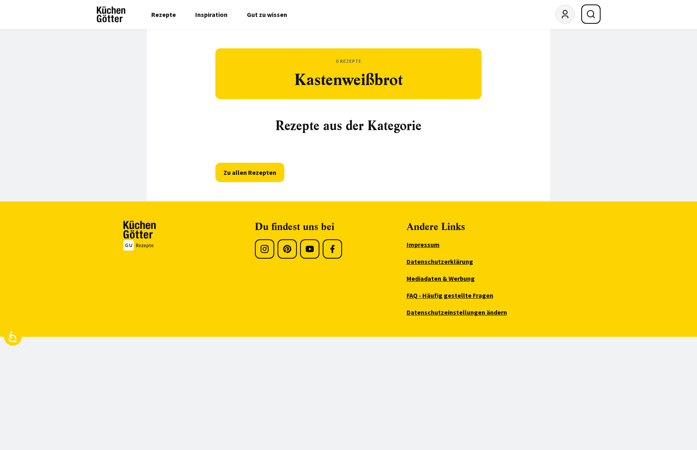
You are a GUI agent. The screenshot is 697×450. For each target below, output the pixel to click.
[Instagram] (264, 249)
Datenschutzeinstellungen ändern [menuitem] (457, 312)
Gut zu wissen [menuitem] (267, 14)
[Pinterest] (287, 249)
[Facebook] (332, 249)
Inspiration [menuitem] (211, 14)
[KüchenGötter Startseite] (111, 14)
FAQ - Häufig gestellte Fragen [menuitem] (450, 295)
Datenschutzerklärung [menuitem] (440, 261)
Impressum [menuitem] (423, 245)
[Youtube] (309, 249)
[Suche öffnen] (591, 14)
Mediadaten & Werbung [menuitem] (441, 278)
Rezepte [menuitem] (163, 14)
